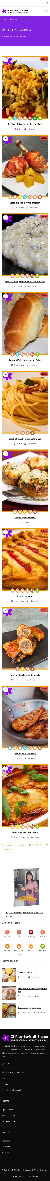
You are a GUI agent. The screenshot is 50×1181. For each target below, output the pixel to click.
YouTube (5, 1152)
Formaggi (30, 936)
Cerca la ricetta (8, 1121)
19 (40, 845)
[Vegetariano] (40, 118)
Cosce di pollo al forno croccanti (25, 203)
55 (47, 845)
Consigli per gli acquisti (11, 1090)
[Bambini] (10, 748)
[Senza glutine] (10, 118)
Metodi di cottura (9, 1115)
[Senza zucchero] (30, 118)
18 (37, 845)
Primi (42, 936)
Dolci (19, 936)
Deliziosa (44, 59)
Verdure (42, 950)
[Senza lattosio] (15, 118)
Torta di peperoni (25, 596)
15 (26, 845)
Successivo (7, 849)
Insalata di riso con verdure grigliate (25, 124)
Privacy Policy (17, 1177)
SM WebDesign (32, 1177)
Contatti (5, 1084)
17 (33, 845)
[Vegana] (35, 118)
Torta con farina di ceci (27, 972)
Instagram (6, 1147)
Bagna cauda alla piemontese (29, 1008)
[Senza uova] (25, 118)
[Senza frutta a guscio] (15, 197)
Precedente (7, 845)
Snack (31, 950)
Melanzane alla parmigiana (25, 832)
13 (20, 845)
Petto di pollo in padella (25, 753)
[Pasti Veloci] (10, 197)
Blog (3, 1078)
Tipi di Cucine (7, 1110)
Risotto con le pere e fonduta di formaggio (25, 281)
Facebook (6, 1141)
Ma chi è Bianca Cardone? (13, 1072)
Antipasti (7, 936)
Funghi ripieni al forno (25, 517)
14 (23, 845)
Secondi (7, 950)
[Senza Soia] (20, 118)
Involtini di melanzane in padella (25, 675)
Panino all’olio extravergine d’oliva (25, 360)
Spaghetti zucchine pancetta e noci (25, 439)
